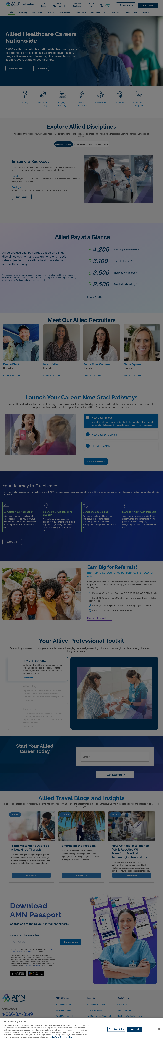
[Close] (159, 1029)
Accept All (135, 1029)
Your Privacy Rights (116, 1029)
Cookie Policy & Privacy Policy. (60, 1037)
